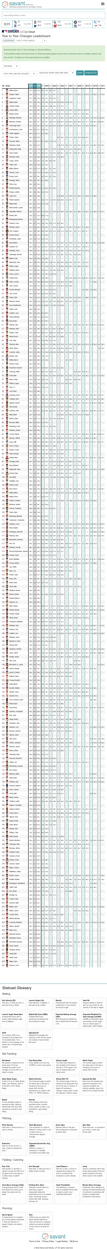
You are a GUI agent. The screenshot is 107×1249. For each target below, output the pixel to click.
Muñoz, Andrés (14, 926)
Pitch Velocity (7, 1125)
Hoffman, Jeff (14, 411)
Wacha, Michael (14, 840)
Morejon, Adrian (14, 848)
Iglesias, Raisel (14, 403)
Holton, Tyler (13, 575)
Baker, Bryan (13, 102)
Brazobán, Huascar (15, 368)
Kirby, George (13, 454)
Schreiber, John (14, 723)
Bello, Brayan (13, 836)
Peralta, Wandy (14, 610)
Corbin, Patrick (14, 434)
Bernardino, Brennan (16, 540)
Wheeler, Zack (14, 626)
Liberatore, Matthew (16, 622)
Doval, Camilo (14, 946)
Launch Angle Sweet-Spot (12, 1014)
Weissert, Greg (14, 157)
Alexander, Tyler (14, 262)
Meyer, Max (13, 204)
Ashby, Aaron (13, 360)
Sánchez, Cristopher (16, 712)
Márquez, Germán (15, 122)
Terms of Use (35, 1241)
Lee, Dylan (12, 477)
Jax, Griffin (12, 567)
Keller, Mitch (13, 493)
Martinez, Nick (14, 329)
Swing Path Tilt (62, 1079)
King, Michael (13, 465)
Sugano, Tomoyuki (15, 805)
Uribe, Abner (13, 825)
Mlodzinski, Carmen (16, 766)
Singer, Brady (13, 719)
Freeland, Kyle (14, 399)
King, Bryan (13, 321)
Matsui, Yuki (13, 258)
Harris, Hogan (14, 446)
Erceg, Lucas (13, 176)
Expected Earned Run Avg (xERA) (39, 1144)
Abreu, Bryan (13, 618)
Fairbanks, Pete (14, 844)
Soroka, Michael (14, 290)
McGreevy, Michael (15, 516)
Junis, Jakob (13, 653)
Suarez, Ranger (14, 669)
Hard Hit (86, 1000)
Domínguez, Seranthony (17, 883)
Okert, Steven (13, 348)
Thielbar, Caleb (14, 801)
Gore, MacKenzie (15, 305)
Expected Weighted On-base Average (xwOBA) (92, 1015)
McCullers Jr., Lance (16, 665)
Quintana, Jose (14, 524)
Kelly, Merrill (13, 684)
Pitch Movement (35, 1125)
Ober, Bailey (13, 407)
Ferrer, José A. (14, 274)
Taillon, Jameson (15, 743)
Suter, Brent (13, 778)
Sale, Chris (12, 739)
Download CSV (91, 73)
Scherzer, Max (14, 344)
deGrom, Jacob (14, 747)
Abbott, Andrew (14, 919)
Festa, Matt (13, 794)
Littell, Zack (13, 887)
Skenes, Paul (13, 829)
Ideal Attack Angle (9, 1079)
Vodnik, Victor (14, 555)
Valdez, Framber (14, 501)
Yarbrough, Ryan (14, 126)
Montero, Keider (14, 505)
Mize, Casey (13, 380)
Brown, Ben (13, 215)
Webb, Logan (13, 266)
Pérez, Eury (13, 184)
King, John (12, 579)
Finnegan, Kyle (14, 462)
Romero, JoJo (14, 965)
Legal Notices (62, 1241)
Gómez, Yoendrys (15, 508)
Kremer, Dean (13, 473)
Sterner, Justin (14, 735)
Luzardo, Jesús (14, 352)
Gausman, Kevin (14, 395)
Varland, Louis (14, 223)
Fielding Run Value (36, 1185)
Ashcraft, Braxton (15, 934)
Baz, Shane (13, 891)
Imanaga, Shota (14, 180)
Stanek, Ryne (13, 458)
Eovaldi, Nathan (14, 688)
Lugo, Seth (12, 442)
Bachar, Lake (13, 356)
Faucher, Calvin (14, 852)
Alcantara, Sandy (14, 145)
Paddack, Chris (14, 251)
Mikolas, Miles (14, 774)
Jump (85, 1166)
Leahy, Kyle (13, 954)
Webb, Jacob (13, 911)
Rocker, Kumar (14, 235)
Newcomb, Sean (14, 469)
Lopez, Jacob (14, 161)
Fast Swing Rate (35, 1060)
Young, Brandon (14, 680)
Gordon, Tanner (14, 864)
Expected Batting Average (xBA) (66, 1015)
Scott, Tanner (13, 153)
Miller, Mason (13, 169)
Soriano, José (14, 173)
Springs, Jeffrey (14, 438)
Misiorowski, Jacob (16, 208)
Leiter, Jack (13, 165)
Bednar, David (13, 114)
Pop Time (6, 1166)
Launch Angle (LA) (36, 1000)
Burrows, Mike (14, 422)
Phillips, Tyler (13, 833)
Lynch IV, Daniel (14, 672)
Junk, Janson (13, 286)
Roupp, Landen (14, 192)
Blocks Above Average (92, 1185)
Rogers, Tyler (13, 333)
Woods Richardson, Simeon (18, 551)
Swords (32, 1100)
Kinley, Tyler (13, 298)
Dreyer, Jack (13, 309)
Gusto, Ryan (13, 512)
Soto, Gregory (14, 231)
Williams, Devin (14, 227)
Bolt (30, 1215)
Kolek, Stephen (14, 133)
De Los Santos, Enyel (16, 700)
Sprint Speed (7, 1215)
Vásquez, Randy (14, 950)
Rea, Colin (12, 661)
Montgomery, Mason (16, 219)
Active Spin (60, 1125)
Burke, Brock (13, 337)
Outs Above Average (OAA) (13, 1185)
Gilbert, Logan (14, 383)
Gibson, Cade (14, 364)
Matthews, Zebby (15, 872)
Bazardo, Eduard (14, 731)
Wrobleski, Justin (15, 239)
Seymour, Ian (13, 602)
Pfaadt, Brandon (14, 188)
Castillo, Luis (13, 633)
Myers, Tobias (14, 868)
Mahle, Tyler (13, 907)
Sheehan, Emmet (14, 590)
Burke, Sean (13, 583)
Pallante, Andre (14, 270)
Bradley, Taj (13, 895)
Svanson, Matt (14, 903)
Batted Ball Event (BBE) (38, 1014)
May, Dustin (13, 415)
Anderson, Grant (14, 641)
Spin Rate (86, 1125)
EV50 (4, 1033)
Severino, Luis (14, 727)
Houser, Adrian (14, 563)
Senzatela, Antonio (15, 212)
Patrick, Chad (13, 485)
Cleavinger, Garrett (15, 255)
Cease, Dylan (13, 110)
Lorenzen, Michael (15, 922)
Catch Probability (63, 1185)
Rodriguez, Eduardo (16, 532)
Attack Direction (35, 1079)
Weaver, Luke (13, 325)
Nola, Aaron (13, 489)
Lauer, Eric (12, 196)
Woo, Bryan (13, 770)
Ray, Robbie (13, 243)
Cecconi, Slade (14, 141)
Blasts (4, 1100)
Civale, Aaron (13, 813)
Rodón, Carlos (14, 876)
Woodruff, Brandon (15, 942)
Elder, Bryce (13, 704)
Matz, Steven (13, 606)
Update (80, 73)
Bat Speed (6, 1060)
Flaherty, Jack (13, 782)
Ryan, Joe (12, 571)
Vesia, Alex (13, 587)
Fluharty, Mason (14, 598)
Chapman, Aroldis (15, 649)
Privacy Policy (49, 1241)
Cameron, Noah (14, 856)
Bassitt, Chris (13, 696)
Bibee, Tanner (13, 797)
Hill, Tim (12, 544)
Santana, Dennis (14, 809)
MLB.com (74, 1241)
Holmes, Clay (13, 629)
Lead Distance (61, 1166)
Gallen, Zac (13, 762)
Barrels (58, 1000)
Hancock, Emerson (15, 758)
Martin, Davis (13, 497)
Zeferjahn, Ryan (14, 754)
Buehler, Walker (14, 879)
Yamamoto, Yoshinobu (16, 520)
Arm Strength (34, 1166)
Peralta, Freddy (14, 614)
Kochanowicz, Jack (15, 130)
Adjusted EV (34, 1033)
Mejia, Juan (13, 961)
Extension (6, 1143)
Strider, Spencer (14, 200)
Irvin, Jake (12, 340)
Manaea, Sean (14, 536)
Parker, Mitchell (14, 317)
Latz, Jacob (13, 294)
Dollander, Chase (15, 938)
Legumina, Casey (15, 98)
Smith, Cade (13, 958)
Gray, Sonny (13, 708)
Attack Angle (88, 1060)
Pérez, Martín (13, 528)
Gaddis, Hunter (14, 106)
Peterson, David (14, 301)
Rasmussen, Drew (15, 149)
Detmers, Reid (14, 676)
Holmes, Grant (14, 860)
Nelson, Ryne (13, 419)
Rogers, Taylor (14, 94)
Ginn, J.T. (12, 387)
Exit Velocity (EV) (9, 1000)
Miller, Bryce (13, 91)
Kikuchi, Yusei (14, 692)
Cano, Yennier (14, 790)
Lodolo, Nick (13, 915)
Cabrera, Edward (15, 786)
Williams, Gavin (14, 637)
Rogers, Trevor (14, 450)
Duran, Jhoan (13, 751)
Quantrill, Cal (13, 247)
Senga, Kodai (13, 821)
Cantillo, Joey (13, 313)
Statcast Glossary (16, 987)
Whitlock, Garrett (14, 547)
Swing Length (61, 1060)
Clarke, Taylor (14, 137)
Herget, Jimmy (14, 657)
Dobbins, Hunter (14, 430)
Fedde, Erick (13, 278)
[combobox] (53, 15)
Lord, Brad (12, 391)
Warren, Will (13, 645)
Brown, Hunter (14, 594)
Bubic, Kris (13, 930)
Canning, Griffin (14, 372)
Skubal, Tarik (13, 817)
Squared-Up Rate (89, 1079)
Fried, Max (12, 376)
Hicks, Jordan (14, 282)
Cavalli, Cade (13, 899)
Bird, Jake (12, 715)
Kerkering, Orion (14, 426)
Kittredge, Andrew (15, 118)
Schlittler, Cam (14, 481)
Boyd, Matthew (14, 559)
